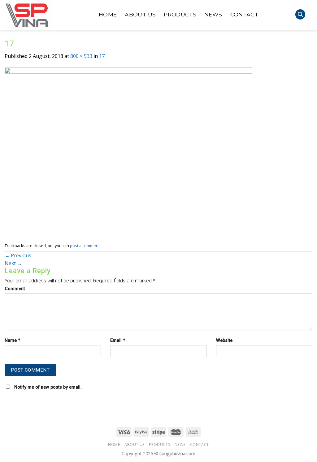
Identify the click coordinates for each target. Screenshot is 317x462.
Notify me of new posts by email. (48, 387)
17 (102, 56)
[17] (128, 149)
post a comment (85, 245)
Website (224, 340)
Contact (244, 14)
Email (117, 340)
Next (13, 263)
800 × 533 (81, 56)
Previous (18, 255)
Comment (15, 288)
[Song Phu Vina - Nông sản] (47, 15)
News (213, 14)
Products (180, 14)
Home (108, 14)
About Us (140, 14)
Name (12, 340)
